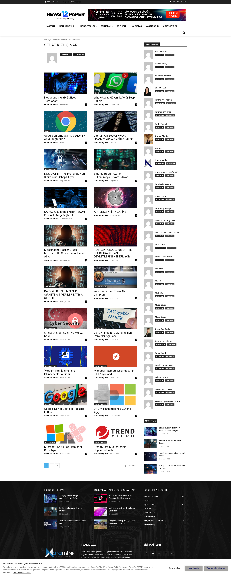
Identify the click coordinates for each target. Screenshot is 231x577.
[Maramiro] (65, 15)
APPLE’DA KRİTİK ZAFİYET (111, 211)
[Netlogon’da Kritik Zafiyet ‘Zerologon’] (65, 83)
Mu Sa (158, 280)
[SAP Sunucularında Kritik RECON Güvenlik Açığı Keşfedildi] (65, 197)
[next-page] (57, 465)
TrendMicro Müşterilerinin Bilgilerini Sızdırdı (110, 448)
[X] (181, 1)
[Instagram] (174, 1)
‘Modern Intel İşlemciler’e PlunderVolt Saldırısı (59, 372)
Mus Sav (159, 293)
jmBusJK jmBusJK (163, 208)
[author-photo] (53, 58)
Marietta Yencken (163, 256)
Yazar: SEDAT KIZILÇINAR (70, 40)
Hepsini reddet (193, 568)
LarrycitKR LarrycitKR (165, 220)
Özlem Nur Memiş (163, 341)
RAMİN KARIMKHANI (164, 365)
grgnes (158, 148)
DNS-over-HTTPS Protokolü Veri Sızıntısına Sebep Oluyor (64, 175)
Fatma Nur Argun (163, 100)
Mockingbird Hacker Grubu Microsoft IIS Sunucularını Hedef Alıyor (64, 253)
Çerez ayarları (174, 568)
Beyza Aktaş (161, 63)
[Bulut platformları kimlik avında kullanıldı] (150, 469)
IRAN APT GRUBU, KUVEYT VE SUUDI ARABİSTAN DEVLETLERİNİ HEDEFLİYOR (113, 253)
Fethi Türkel (161, 124)
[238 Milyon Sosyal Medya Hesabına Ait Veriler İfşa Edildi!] (115, 121)
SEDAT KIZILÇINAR (51, 104)
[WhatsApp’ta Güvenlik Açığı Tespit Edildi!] (115, 83)
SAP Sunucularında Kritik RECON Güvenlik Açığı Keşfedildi (64, 213)
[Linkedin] (178, 1)
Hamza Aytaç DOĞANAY (166, 172)
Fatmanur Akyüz (163, 112)
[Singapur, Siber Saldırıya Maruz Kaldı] (65, 318)
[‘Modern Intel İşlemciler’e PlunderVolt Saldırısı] (65, 356)
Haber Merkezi (162, 160)
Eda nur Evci (161, 87)
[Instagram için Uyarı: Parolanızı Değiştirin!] (100, 511)
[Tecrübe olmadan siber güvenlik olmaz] (150, 456)
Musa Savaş (160, 305)
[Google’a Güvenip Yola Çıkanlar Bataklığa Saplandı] (100, 524)
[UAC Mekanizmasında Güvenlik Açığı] (115, 394)
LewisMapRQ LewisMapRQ (167, 232)
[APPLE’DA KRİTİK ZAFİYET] (115, 197)
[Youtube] (185, 1)
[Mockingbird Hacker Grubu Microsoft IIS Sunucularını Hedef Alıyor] (65, 235)
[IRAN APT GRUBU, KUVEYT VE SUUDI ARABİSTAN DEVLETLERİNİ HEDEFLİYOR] (115, 235)
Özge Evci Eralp (162, 329)
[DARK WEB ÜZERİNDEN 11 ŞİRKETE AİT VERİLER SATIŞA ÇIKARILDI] (65, 277)
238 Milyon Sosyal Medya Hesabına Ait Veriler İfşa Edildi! (113, 137)
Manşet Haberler (50, 169)
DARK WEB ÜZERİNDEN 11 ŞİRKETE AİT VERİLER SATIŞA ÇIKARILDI (63, 295)
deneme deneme (163, 75)
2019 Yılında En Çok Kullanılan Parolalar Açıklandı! (113, 334)
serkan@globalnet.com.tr (167, 401)
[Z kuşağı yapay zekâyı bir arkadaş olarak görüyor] (150, 431)
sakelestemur (161, 377)
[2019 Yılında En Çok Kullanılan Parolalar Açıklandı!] (115, 318)
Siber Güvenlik (50, 442)
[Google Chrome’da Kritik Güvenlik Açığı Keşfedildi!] (65, 121)
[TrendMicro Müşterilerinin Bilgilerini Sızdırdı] (115, 433)
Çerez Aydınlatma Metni (22, 572)
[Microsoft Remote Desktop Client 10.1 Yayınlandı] (115, 356)
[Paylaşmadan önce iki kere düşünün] (150, 443)
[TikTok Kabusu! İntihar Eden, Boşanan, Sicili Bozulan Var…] (100, 498)
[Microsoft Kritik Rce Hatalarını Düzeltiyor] (65, 433)
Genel (47, 93)
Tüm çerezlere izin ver (216, 568)
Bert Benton (161, 51)
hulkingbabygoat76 (164, 184)
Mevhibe (159, 268)
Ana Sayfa (47, 40)
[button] (183, 32)
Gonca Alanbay (162, 136)
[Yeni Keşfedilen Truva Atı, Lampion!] (115, 277)
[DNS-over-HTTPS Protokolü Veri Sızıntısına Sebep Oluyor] (65, 159)
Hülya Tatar (161, 196)
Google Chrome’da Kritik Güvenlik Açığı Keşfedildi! (64, 137)
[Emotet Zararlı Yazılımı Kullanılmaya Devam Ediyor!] (115, 159)
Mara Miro (160, 244)
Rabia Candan (161, 353)
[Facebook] (170, 1)
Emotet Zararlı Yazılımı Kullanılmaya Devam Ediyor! (111, 175)
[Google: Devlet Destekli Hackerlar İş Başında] (65, 394)
